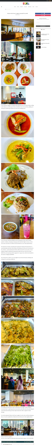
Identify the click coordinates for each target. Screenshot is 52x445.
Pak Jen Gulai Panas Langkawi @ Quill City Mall (17, 13)
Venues (18, 6)
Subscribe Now (42, 26)
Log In (47, 0)
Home (15, 6)
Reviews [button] (21, 6)
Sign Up (50, 0)
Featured (25, 6)
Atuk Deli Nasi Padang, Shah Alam (45, 43)
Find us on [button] (42, 13)
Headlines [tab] (43, 29)
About (33, 6)
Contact (36, 6)
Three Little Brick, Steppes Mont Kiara (45, 40)
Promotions (29, 6)
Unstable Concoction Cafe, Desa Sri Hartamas (45, 34)
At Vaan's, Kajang (43, 47)
